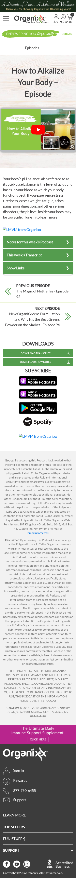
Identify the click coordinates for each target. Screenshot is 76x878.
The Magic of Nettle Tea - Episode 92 (42, 294)
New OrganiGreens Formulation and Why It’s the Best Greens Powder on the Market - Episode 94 (32, 319)
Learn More (14, 814)
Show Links (16, 268)
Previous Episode (33, 285)
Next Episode (47, 308)
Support (11, 850)
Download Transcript (35, 353)
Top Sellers (14, 826)
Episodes (32, 47)
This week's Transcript (24, 255)
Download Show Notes (35, 361)
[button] (6, 19)
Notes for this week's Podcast (30, 242)
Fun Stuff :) (14, 838)
